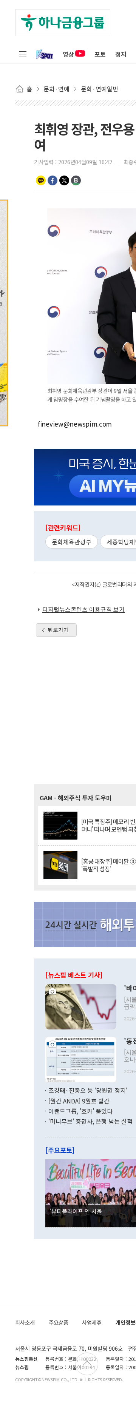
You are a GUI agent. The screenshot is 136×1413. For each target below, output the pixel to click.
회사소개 (25, 1322)
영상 (68, 54)
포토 (100, 54)
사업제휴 (92, 1322)
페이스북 (52, 180)
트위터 (64, 180)
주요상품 (58, 1322)
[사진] (80, 1006)
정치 (121, 54)
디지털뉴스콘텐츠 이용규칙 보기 (83, 609)
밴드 (76, 180)
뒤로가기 (58, 630)
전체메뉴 (22, 54)
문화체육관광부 (71, 541)
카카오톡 (41, 180)
